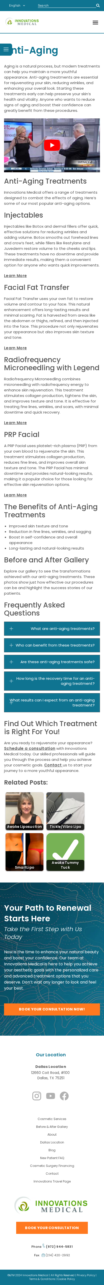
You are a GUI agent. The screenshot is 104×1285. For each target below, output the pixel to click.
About (52, 1134)
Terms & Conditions (42, 1279)
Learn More (15, 275)
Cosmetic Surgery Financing (52, 1166)
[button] (95, 22)
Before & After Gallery (52, 1127)
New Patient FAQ (52, 1158)
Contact (53, 765)
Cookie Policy (66, 1279)
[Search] (98, 5)
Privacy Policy (86, 1275)
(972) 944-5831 (59, 1246)
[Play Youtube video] (52, 145)
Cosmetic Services (52, 1119)
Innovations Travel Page (52, 1181)
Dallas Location (50, 1066)
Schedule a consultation (29, 748)
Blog (52, 1150)
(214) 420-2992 (57, 1255)
